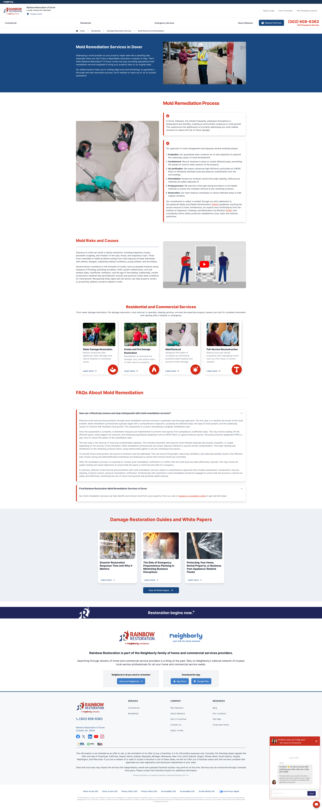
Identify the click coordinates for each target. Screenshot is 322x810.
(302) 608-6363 (91, 719)
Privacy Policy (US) (129, 791)
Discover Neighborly (129, 681)
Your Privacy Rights (231, 791)
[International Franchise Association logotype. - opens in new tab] (90, 744)
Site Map (217, 719)
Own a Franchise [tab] (285, 11)
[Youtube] (96, 737)
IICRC (229, 210)
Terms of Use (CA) (109, 791)
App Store (181, 681)
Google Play (203, 681)
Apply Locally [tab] (268, 11)
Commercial (133, 708)
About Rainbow (177, 713)
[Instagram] (102, 737)
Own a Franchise (178, 719)
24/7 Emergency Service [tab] (307, 11)
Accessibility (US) (168, 791)
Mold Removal (173, 349)
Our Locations (219, 713)
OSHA (215, 204)
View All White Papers (159, 590)
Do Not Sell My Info (207, 791)
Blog (215, 708)
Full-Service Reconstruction (222, 349)
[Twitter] (84, 737)
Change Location (36, 14)
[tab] (10, 22)
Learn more (88, 371)
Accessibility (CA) (187, 791)
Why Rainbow (176, 708)
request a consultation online (192, 496)
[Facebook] (78, 737)
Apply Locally (176, 730)
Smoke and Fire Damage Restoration (137, 351)
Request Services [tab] (273, 23)
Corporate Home (221, 724)
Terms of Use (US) (90, 791)
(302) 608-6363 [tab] (303, 21)
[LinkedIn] (90, 737)
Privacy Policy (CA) (149, 791)
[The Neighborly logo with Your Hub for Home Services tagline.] (186, 637)
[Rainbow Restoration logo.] (13, 10)
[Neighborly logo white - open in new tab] (8, 2)
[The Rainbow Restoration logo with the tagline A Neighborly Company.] (137, 637)
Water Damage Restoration (97, 349)
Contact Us (175, 724)
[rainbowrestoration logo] (97, 707)
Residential (133, 713)
